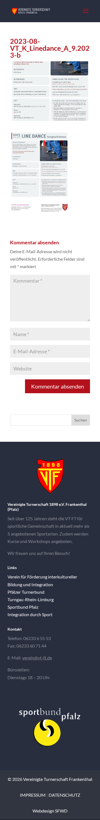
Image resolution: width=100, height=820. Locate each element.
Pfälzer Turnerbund (26, 592)
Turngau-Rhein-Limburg (31, 599)
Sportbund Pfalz (23, 607)
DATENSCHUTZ (64, 795)
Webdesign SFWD (50, 810)
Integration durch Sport (30, 614)
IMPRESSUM (33, 795)
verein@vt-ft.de (37, 657)
